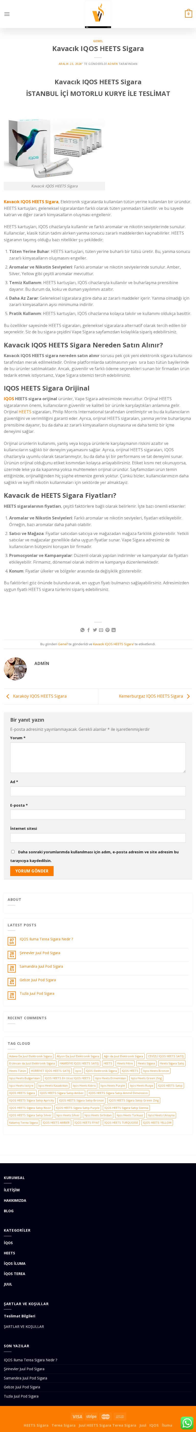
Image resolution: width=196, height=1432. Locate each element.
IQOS (9, 399)
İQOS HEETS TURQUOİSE (121, 1122)
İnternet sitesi (23, 828)
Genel (98, 41)
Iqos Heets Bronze (156, 1071)
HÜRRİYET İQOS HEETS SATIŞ (50, 1071)
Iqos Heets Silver (68, 1115)
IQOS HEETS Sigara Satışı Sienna (126, 1108)
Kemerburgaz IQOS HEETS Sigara (151, 696)
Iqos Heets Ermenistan (110, 1078)
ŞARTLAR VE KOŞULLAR (24, 1326)
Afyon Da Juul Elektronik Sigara (78, 1056)
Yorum (18, 737)
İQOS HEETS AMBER (56, 1122)
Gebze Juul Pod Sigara (38, 980)
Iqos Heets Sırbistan (98, 1115)
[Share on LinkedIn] (114, 630)
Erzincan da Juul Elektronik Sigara (32, 1063)
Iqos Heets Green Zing (146, 1078)
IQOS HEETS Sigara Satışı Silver (30, 1115)
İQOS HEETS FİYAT (87, 1122)
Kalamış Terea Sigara (23, 1122)
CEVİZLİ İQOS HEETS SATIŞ (166, 1056)
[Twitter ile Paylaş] (95, 630)
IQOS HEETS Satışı (170, 1085)
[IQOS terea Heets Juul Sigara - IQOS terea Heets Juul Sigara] (98, 14)
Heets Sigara (146, 1063)
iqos (78, 1071)
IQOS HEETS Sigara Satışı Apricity (31, 1100)
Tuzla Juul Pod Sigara (37, 993)
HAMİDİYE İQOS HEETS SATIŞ (79, 1063)
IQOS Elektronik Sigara (101, 1071)
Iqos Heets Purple (113, 1085)
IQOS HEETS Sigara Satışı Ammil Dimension (118, 1093)
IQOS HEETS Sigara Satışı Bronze (81, 1100)
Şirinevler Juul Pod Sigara (40, 953)
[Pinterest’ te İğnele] (107, 630)
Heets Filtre (125, 1063)
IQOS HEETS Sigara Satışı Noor (30, 1108)
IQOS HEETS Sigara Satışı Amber (62, 1093)
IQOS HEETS (130, 1071)
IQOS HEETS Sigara (22, 1093)
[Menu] (7, 14)
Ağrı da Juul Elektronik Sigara (123, 1056)
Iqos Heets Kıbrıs (84, 1085)
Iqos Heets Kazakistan (53, 1085)
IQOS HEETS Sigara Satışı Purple (78, 1108)
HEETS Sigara (36, 1425)
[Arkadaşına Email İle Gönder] (101, 630)
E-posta (19, 805)
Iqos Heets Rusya (141, 1085)
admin (113, 64)
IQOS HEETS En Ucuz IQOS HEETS (67, 1078)
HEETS (25, 412)
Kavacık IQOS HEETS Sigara (31, 201)
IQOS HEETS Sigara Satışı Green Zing (134, 1100)
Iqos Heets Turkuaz (130, 1115)
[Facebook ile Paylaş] (89, 630)
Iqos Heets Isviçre (21, 1085)
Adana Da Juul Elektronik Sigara (30, 1056)
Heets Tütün (17, 1071)
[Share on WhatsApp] (82, 630)
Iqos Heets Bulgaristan (24, 1078)
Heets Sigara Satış (172, 1063)
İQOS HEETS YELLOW (157, 1122)
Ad (14, 781)
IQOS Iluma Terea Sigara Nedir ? (46, 939)
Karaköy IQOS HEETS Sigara (39, 696)
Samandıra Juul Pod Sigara (41, 966)
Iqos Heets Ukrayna (161, 1115)
